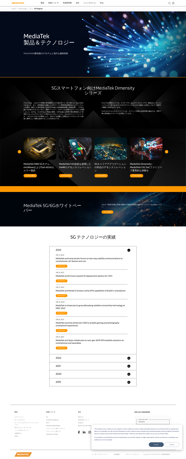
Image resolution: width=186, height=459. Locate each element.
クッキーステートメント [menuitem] (100, 454)
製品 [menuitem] (42, 3)
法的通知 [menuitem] (117, 454)
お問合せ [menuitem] (80, 423)
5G (31, 9)
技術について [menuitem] (53, 3)
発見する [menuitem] (80, 417)
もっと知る (107, 212)
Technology (23, 9)
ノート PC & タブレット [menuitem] (22, 430)
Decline (172, 444)
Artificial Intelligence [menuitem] (52, 420)
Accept (156, 444)
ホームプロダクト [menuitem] (20, 420)
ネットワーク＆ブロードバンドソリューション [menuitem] (27, 423)
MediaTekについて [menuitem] (83, 420)
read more (61, 266)
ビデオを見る (30, 176)
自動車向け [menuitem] (18, 433)
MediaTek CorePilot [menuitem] (52, 434)
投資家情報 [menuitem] (67, 3)
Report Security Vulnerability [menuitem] (87, 425)
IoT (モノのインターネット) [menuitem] (23, 427)
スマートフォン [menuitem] (19, 417)
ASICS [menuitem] (16, 436)
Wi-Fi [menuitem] (47, 423)
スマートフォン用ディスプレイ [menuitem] (55, 428)
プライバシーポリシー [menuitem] (132, 454)
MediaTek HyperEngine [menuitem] (53, 425)
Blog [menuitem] (101, 3)
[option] (40, 157)
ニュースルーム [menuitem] (90, 3)
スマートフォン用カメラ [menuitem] (53, 431)
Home (14, 9)
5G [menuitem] (47, 417)
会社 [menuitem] (77, 3)
